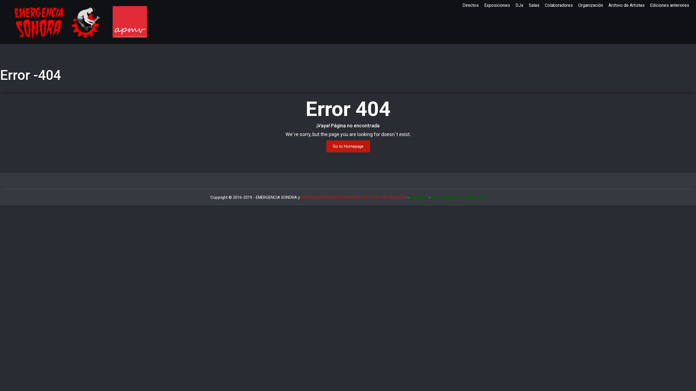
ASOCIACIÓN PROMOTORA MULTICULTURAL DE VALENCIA (353, 197)
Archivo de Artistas (626, 5)
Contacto (419, 197)
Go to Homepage (348, 146)
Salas (534, 5)
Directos (470, 5)
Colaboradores (559, 5)
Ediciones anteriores (669, 5)
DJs (519, 5)
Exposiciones (497, 5)
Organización (590, 5)
